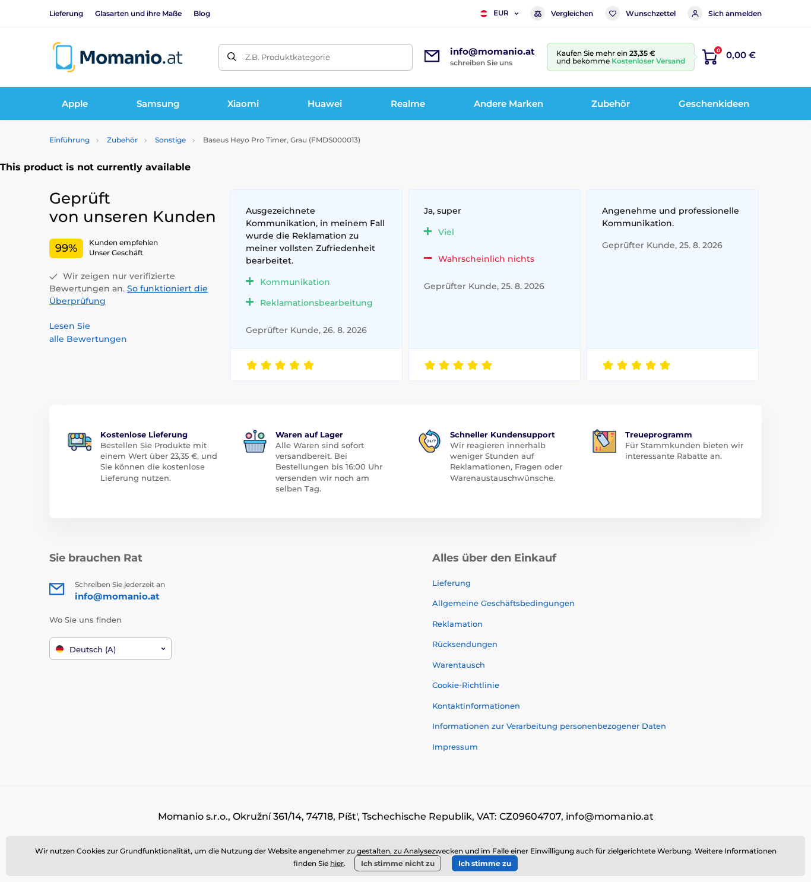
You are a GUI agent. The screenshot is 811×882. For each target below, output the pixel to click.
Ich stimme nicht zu (398, 863)
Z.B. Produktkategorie (287, 57)
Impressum (455, 746)
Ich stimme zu (484, 863)
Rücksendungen (465, 644)
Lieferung (66, 13)
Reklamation (457, 624)
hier (337, 863)
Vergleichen (572, 13)
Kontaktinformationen (476, 705)
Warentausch (458, 665)
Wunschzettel (651, 13)
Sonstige (170, 139)
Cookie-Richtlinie (465, 685)
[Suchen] (231, 57)
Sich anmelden (735, 13)
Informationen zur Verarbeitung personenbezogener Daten (549, 726)
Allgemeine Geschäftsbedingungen (503, 603)
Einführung (69, 139)
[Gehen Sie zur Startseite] (117, 57)
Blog (202, 13)
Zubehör (122, 139)
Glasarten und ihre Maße (138, 13)
